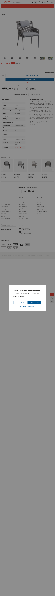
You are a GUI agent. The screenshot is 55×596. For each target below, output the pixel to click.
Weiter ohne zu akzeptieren (27, 306)
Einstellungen (20, 302)
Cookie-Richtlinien (20, 296)
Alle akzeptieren (34, 302)
